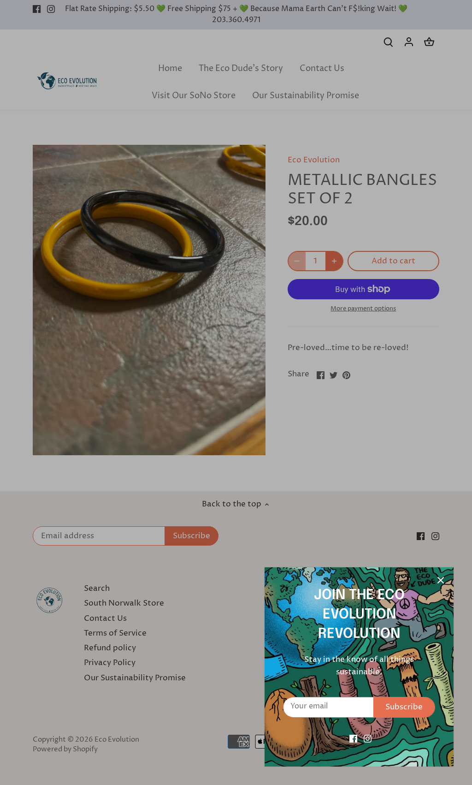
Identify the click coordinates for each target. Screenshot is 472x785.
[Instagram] (368, 738)
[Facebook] (353, 738)
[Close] (441, 580)
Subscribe (404, 707)
